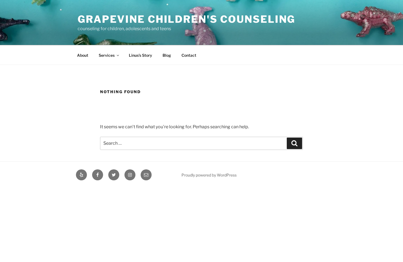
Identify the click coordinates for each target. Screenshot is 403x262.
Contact (188, 55)
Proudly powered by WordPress (209, 175)
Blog (167, 55)
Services (107, 55)
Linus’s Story (140, 55)
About (82, 55)
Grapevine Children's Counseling (186, 19)
